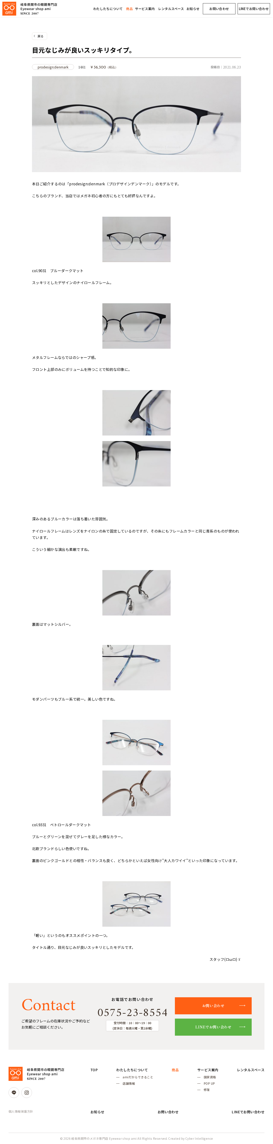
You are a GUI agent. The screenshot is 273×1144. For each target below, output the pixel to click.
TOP (94, 1069)
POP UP (209, 1083)
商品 (129, 8)
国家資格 (210, 1077)
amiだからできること (138, 1077)
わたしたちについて (108, 8)
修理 (207, 1089)
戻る (41, 36)
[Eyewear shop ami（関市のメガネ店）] (29, 9)
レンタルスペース (171, 8)
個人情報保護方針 (21, 1111)
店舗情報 (129, 1083)
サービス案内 (145, 8)
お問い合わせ (219, 8)
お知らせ (193, 8)
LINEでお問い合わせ (254, 8)
